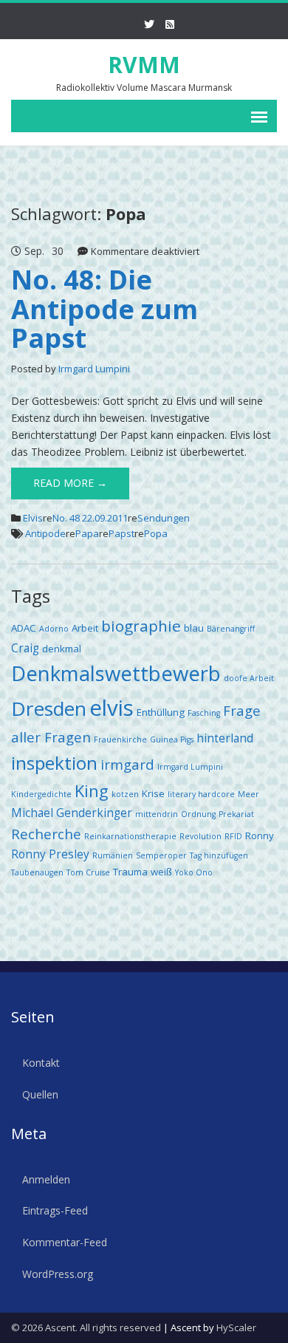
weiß (161, 871)
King (92, 791)
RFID (233, 836)
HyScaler (236, 1327)
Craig (25, 648)
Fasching (204, 713)
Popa (156, 533)
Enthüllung (161, 712)
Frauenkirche (120, 739)
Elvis (33, 517)
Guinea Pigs (171, 739)
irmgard (127, 764)
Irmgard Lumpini (94, 368)
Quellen (40, 1094)
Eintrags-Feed (55, 1210)
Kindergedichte (41, 794)
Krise (153, 793)
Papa (87, 533)
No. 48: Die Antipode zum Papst (104, 309)
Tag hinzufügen (219, 855)
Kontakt (41, 1063)
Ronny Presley (50, 854)
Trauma (130, 871)
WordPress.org (57, 1274)
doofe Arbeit (249, 678)
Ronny (259, 835)
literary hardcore (201, 794)
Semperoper (161, 855)
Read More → (70, 483)
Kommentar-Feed (64, 1242)
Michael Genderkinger (71, 812)
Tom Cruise (88, 872)
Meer (248, 794)
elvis (111, 707)
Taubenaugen (37, 872)
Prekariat (236, 814)
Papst (121, 533)
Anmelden (46, 1179)
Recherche (46, 833)
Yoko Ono (194, 872)
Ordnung (198, 814)
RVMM (144, 64)
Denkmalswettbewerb (116, 673)
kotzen (125, 794)
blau (194, 628)
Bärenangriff (231, 628)
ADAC (23, 628)
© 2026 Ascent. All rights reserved (86, 1327)
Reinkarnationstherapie (130, 836)
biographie (141, 625)
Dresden (48, 708)
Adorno (54, 628)
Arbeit (85, 628)
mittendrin (156, 814)
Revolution (200, 836)
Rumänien (112, 855)
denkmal (61, 648)
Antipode (45, 533)
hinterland (224, 738)
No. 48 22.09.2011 (90, 517)
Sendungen (163, 517)
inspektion (54, 763)
